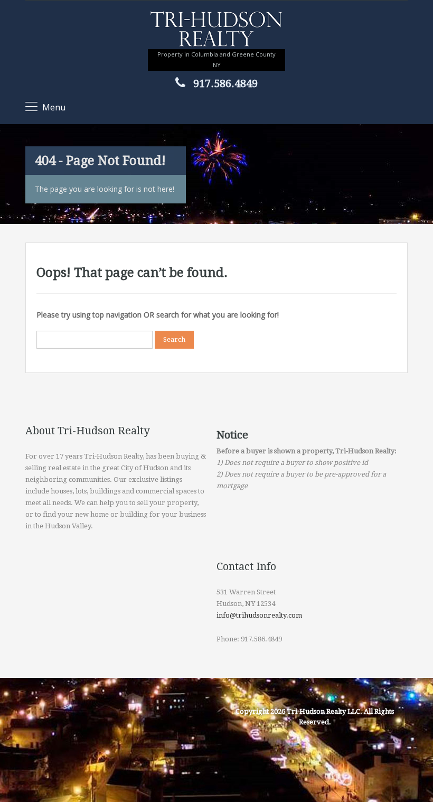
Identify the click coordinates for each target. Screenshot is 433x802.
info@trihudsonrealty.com (259, 615)
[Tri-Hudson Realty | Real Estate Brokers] (216, 30)
